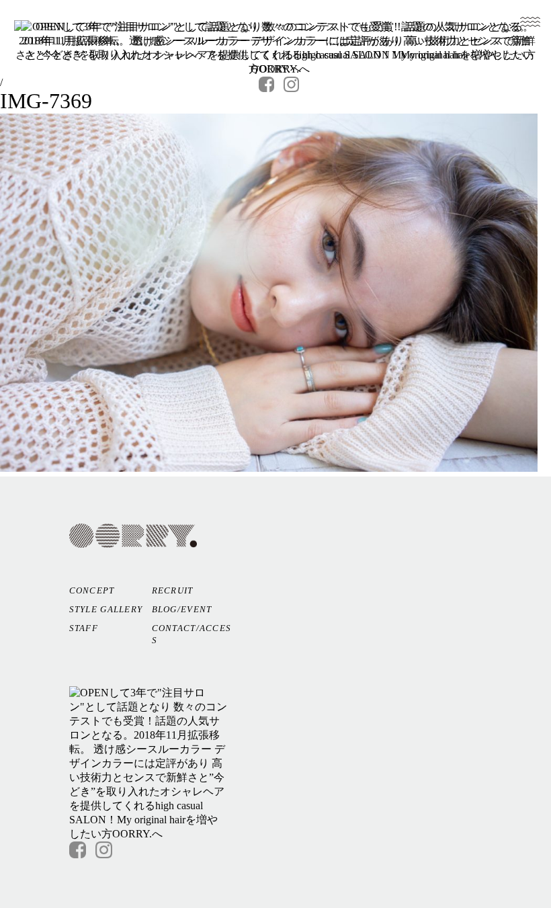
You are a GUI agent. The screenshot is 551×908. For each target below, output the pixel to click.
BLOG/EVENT (182, 609)
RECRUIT (173, 590)
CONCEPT (92, 590)
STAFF (84, 628)
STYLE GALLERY (106, 609)
